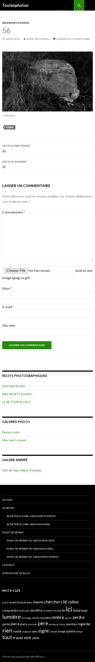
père (43, 623)
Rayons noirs (11, 432)
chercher (52, 601)
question (71, 624)
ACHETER (8, 508)
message (26, 617)
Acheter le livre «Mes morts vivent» (31, 516)
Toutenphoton (15, 5)
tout (7, 637)
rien (7, 630)
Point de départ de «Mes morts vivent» (33, 556)
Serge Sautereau (38, 39)
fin (63, 610)
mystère (45, 617)
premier (32, 624)
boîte (29, 602)
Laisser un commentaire (73, 39)
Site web (8, 325)
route (17, 631)
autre (5, 602)
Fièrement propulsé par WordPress (23, 656)
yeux (35, 638)
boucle (21, 602)
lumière (11, 616)
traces (18, 637)
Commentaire (13, 212)
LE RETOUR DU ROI (16, 402)
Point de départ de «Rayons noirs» (30, 548)
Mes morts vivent (14, 440)
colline (73, 602)
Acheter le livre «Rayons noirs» (28, 524)
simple (53, 631)
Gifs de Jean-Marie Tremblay (22, 470)
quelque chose (57, 624)
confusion (24, 610)
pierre (10, 127)
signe (43, 630)
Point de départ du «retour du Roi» (31, 540)
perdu (6, 624)
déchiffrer (36, 610)
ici (69, 609)
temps (79, 631)
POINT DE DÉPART (13, 532)
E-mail (8, 307)
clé (64, 602)
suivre (70, 631)
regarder (84, 624)
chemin (38, 602)
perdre (79, 617)
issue (76, 610)
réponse (26, 631)
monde (36, 617)
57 (14, 164)
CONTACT (8, 565)
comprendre (10, 610)
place (23, 624)
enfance (48, 610)
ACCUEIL (7, 499)
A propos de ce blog (16, 573)
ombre (57, 617)
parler (68, 617)
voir (28, 637)
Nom (7, 288)
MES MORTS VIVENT (16, 22)
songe (61, 631)
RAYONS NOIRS (13, 386)
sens (35, 631)
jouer (84, 610)
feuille (57, 610)
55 (16, 148)
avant (13, 602)
